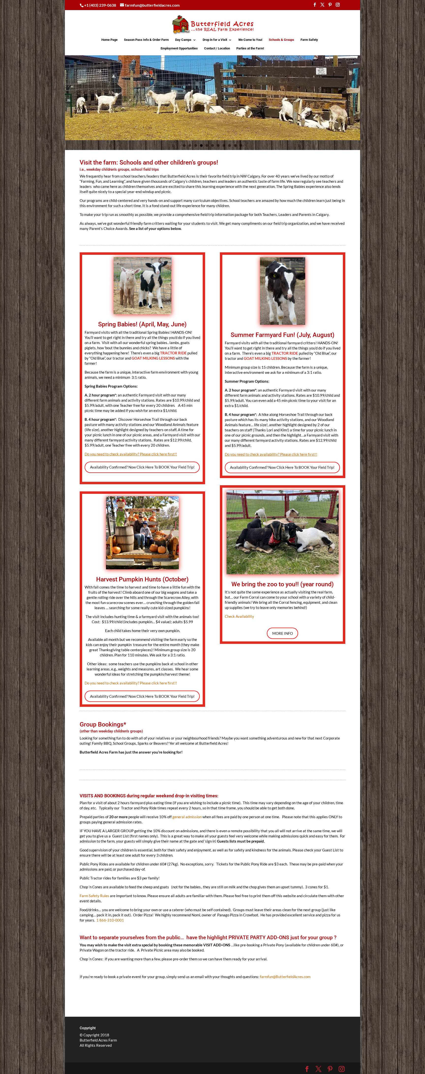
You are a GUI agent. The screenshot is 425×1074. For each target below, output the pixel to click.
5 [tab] (207, 145)
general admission (187, 817)
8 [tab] (224, 145)
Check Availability (239, 616)
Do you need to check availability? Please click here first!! (131, 683)
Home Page (109, 40)
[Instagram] (338, 6)
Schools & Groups (281, 40)
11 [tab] (241, 145)
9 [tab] (229, 145)
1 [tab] (184, 145)
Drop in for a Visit (215, 40)
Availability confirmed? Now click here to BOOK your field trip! (142, 467)
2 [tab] (190, 145)
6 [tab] (212, 145)
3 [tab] (195, 145)
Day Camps (183, 40)
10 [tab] (235, 145)
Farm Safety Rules (94, 895)
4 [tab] (201, 145)
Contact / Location (217, 48)
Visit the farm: (100, 162)
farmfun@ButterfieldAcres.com (285, 976)
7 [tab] (218, 145)
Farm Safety (309, 40)
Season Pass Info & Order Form (146, 40)
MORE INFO (282, 633)
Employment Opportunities (179, 48)
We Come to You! (250, 40)
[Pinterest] (330, 6)
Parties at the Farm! (250, 48)
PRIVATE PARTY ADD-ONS (258, 937)
